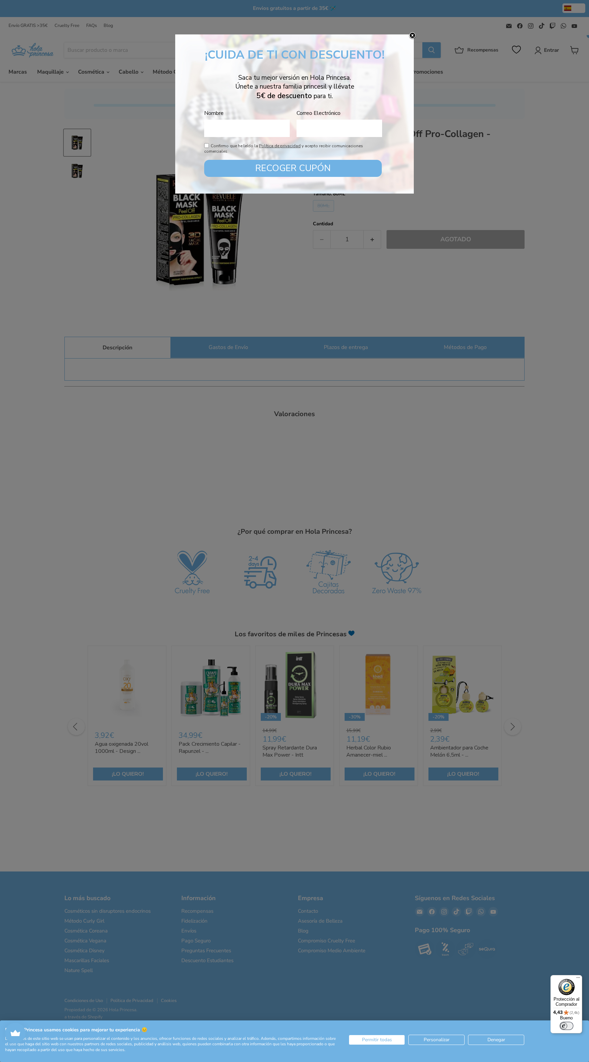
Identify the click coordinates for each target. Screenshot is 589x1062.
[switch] (566, 1026)
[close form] (412, 36)
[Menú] (578, 979)
